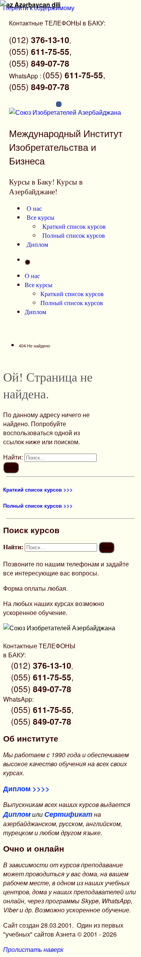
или (47, 814)
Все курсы (40, 217)
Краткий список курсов (74, 226)
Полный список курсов (73, 235)
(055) (39, 63)
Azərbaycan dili (36, 4)
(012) (39, 39)
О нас (34, 208)
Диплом (37, 244)
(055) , (40, 51)
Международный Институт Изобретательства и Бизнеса (66, 146)
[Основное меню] (27, 262)
